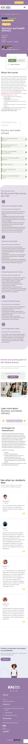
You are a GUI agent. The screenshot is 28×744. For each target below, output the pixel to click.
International (21, 60)
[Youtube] (16, 691)
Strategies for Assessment (15, 421)
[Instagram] (11, 691)
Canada (12, 60)
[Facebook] (14, 691)
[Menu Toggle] (24, 7)
